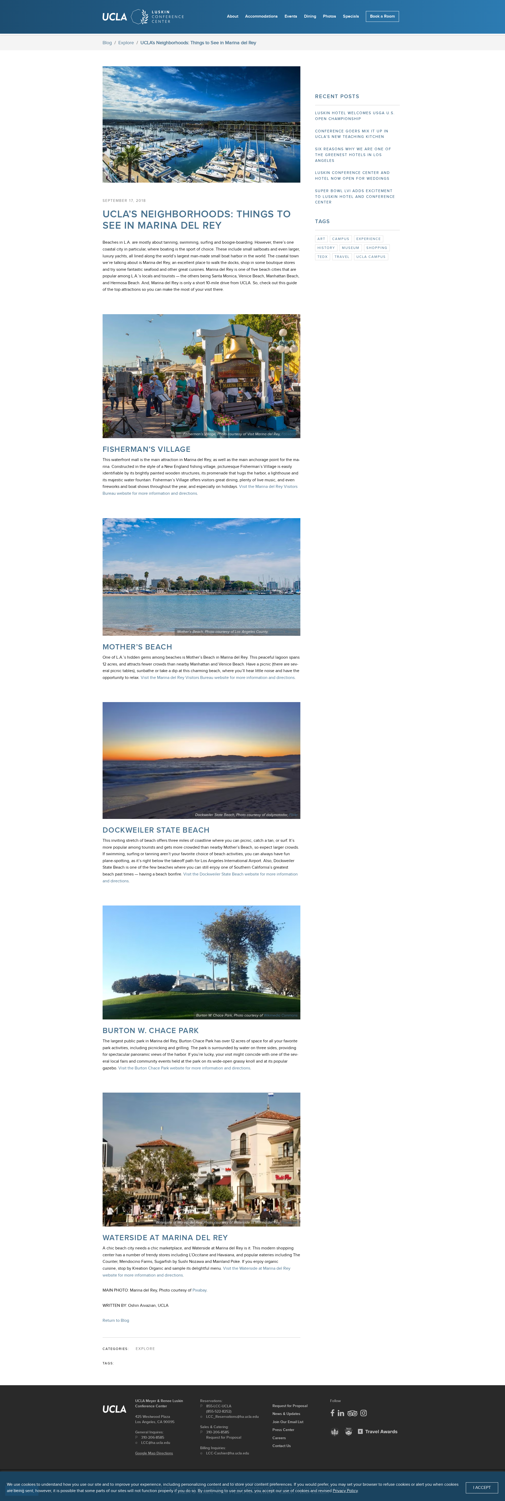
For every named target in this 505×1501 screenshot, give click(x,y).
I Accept (482, 1487)
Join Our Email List (287, 1422)
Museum (351, 248)
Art (321, 239)
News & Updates (286, 1414)
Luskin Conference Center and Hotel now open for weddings (352, 176)
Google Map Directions (154, 1453)
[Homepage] (143, 18)
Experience (368, 239)
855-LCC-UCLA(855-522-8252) (218, 1409)
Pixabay (199, 1290)
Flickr (293, 815)
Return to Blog (116, 1320)
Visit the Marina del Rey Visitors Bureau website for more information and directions (218, 677)
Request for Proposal (223, 1437)
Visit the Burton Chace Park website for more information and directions (184, 1068)
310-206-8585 (152, 1437)
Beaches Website (283, 632)
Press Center (283, 1430)
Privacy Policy (345, 1490)
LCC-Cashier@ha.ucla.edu (227, 1453)
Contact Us (281, 1446)
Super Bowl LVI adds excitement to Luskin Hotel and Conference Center (355, 197)
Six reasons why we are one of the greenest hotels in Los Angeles (353, 155)
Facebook (289, 434)
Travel (342, 257)
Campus (341, 239)
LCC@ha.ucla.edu (155, 1442)
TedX (322, 257)
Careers (279, 1438)
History (326, 248)
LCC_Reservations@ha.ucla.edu (232, 1416)
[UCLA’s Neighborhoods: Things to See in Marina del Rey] (201, 186)
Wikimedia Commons (281, 1015)
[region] (252, 1486)
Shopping (376, 248)
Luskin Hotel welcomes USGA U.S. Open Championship (355, 116)
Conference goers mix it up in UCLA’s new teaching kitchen (351, 134)
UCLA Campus (371, 257)
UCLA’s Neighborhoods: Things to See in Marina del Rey (197, 220)
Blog (107, 43)
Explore (126, 43)
